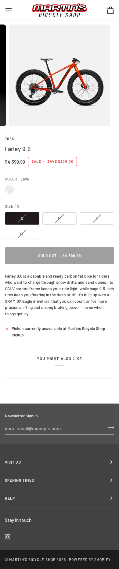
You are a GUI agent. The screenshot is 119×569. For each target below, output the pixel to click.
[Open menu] (14, 10)
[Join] (109, 427)
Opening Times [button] (19, 480)
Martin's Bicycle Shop (32, 559)
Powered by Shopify (89, 559)
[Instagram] (7, 537)
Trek (9, 139)
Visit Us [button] (13, 462)
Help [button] (10, 498)
